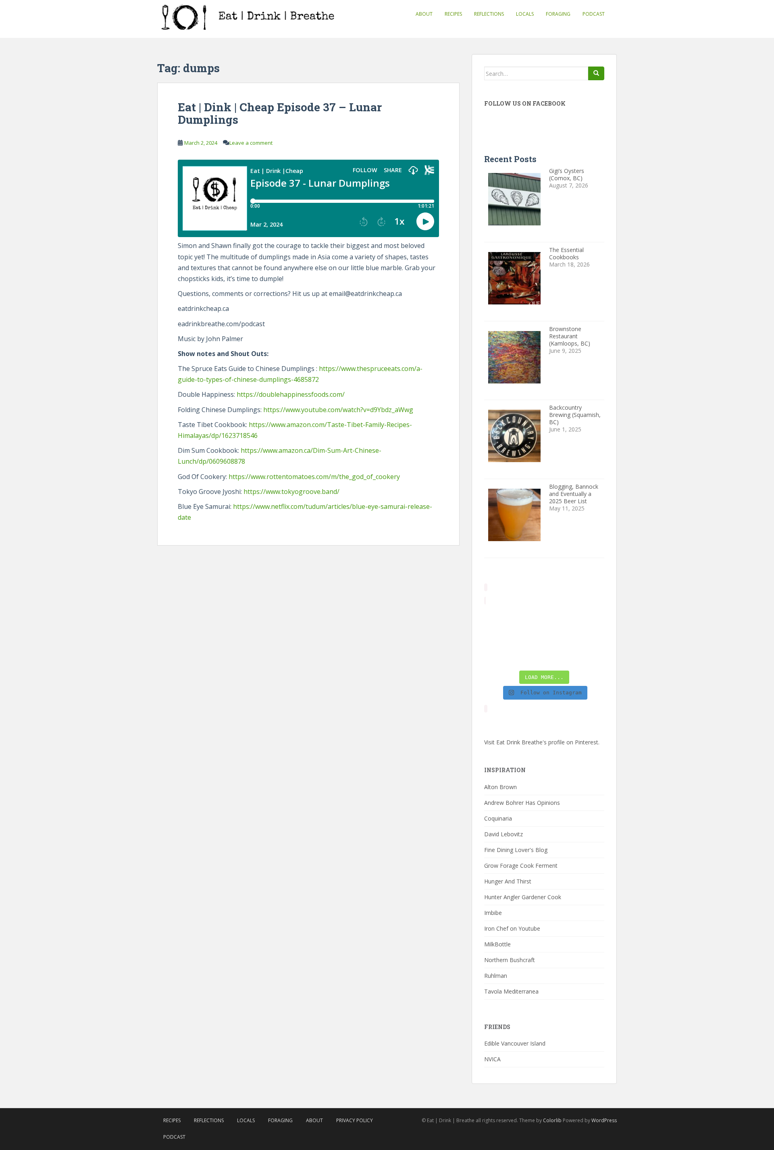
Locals (525, 13)
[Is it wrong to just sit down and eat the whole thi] (497, 637)
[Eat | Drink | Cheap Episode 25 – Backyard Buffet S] (590, 617)
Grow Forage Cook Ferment (521, 865)
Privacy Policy (354, 1120)
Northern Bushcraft (509, 960)
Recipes (453, 13)
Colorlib (552, 1120)
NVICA (492, 1059)
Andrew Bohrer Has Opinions (522, 802)
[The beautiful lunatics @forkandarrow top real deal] (559, 656)
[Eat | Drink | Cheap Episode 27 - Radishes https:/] (497, 617)
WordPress (604, 1120)
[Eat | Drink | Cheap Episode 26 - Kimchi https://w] (559, 617)
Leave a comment (251, 142)
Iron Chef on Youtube (512, 928)
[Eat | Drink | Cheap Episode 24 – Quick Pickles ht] (528, 637)
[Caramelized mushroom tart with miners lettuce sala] (528, 617)
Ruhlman (495, 975)
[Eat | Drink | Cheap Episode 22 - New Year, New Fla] (497, 656)
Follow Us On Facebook (525, 103)
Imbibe (493, 913)
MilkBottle (497, 944)
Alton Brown (500, 787)
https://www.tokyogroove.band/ (291, 491)
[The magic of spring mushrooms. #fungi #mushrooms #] (559, 637)
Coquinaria (498, 818)
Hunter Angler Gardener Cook (522, 897)
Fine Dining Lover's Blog (515, 850)
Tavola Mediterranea (511, 991)
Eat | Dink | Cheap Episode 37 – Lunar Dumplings (280, 113)
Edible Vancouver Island (514, 1043)
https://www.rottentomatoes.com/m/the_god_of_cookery (314, 476)
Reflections (489, 13)
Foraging (558, 13)
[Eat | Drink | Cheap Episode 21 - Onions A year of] (528, 656)
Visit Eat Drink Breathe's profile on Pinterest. (541, 742)
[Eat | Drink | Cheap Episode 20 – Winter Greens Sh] (590, 656)
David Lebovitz (503, 834)
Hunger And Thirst (507, 881)
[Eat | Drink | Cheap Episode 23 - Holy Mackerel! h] (590, 637)
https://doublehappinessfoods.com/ (291, 394)
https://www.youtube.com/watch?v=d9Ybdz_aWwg (338, 409)
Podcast (594, 13)
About (424, 13)
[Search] (596, 73)
